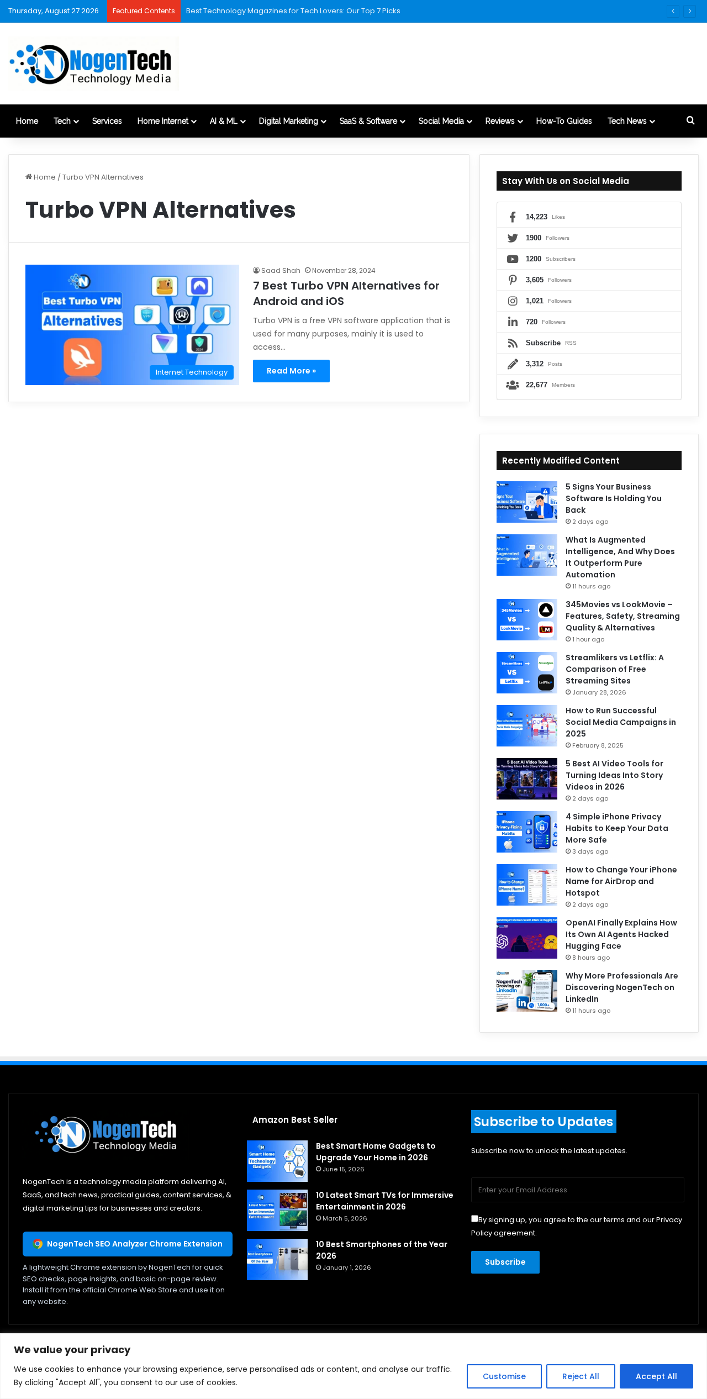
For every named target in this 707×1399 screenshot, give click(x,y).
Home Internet (163, 121)
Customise (504, 1376)
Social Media (441, 121)
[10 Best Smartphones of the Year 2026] (277, 1259)
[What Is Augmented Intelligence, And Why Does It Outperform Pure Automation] (527, 555)
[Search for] (690, 121)
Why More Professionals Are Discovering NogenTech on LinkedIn (622, 987)
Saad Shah (280, 270)
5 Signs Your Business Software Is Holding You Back (614, 498)
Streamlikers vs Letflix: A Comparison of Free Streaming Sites (615, 669)
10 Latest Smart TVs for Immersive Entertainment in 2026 (384, 1201)
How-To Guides (564, 121)
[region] (353, 1366)
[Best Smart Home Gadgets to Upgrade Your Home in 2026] (277, 1161)
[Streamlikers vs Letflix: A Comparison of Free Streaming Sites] (527, 672)
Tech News (627, 121)
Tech (62, 121)
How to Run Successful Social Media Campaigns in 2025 (621, 722)
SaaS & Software (368, 121)
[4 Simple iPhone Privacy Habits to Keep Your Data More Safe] (527, 832)
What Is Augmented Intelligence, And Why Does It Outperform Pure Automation (620, 557)
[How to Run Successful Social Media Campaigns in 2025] (527, 725)
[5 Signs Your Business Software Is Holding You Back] (527, 502)
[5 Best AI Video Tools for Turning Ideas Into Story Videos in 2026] (527, 779)
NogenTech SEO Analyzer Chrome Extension (135, 1243)
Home (27, 121)
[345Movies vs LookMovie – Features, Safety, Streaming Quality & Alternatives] (527, 619)
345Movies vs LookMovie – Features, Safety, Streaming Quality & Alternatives (623, 616)
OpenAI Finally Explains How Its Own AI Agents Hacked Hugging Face (621, 934)
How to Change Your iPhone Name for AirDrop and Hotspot (621, 881)
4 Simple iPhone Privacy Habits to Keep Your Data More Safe (617, 828)
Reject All (580, 1376)
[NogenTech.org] (93, 63)
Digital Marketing (288, 121)
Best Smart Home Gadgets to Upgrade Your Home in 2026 (376, 1151)
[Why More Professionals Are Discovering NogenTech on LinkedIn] (527, 991)
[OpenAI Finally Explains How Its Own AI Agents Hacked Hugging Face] (527, 938)
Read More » (291, 370)
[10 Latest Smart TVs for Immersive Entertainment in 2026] (277, 1210)
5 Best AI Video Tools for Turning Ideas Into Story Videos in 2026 (614, 775)
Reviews (500, 121)
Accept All (656, 1376)
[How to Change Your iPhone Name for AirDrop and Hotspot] (527, 885)
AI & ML (224, 121)
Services (107, 121)
